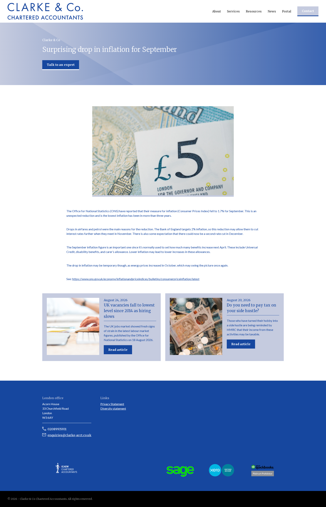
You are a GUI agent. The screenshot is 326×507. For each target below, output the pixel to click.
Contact (308, 11)
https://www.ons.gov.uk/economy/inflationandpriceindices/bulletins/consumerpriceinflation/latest (135, 279)
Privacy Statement (112, 404)
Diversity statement (113, 408)
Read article (118, 350)
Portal (286, 11)
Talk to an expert (61, 65)
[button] (216, 11)
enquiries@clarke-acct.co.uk (69, 435)
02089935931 (57, 429)
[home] (45, 11)
